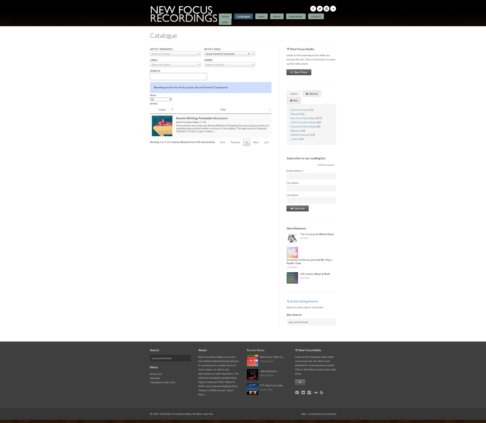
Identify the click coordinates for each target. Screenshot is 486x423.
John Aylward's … (269, 371)
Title (223, 109)
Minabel (294, 113)
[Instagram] (326, 8)
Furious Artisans (299, 109)
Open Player (300, 72)
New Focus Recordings (302, 118)
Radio (225, 22)
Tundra (294, 139)
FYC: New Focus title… (272, 385)
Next (256, 142)
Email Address (295, 171)
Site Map (155, 378)
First (222, 142)
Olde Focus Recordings (303, 122)
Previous (235, 142)
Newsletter (296, 16)
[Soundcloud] (333, 8)
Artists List (156, 374)
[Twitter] (320, 8)
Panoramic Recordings (302, 126)
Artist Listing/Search (304, 301)
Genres (313, 93)
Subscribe (299, 208)
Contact (316, 16)
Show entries (154, 99)
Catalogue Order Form (162, 382)
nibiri (304, 413)
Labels (294, 93)
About (277, 16)
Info (295, 100)
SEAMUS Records (300, 134)
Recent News (255, 350)
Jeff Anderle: (315, 273)
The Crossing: (317, 234)
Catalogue (243, 16)
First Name (293, 182)
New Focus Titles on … (272, 356)
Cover (162, 109)
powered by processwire (322, 413)
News (261, 16)
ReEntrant (295, 130)
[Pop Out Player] (300, 382)
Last (266, 142)
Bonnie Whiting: (202, 118)
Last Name (292, 195)
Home (225, 16)
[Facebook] (313, 8)
